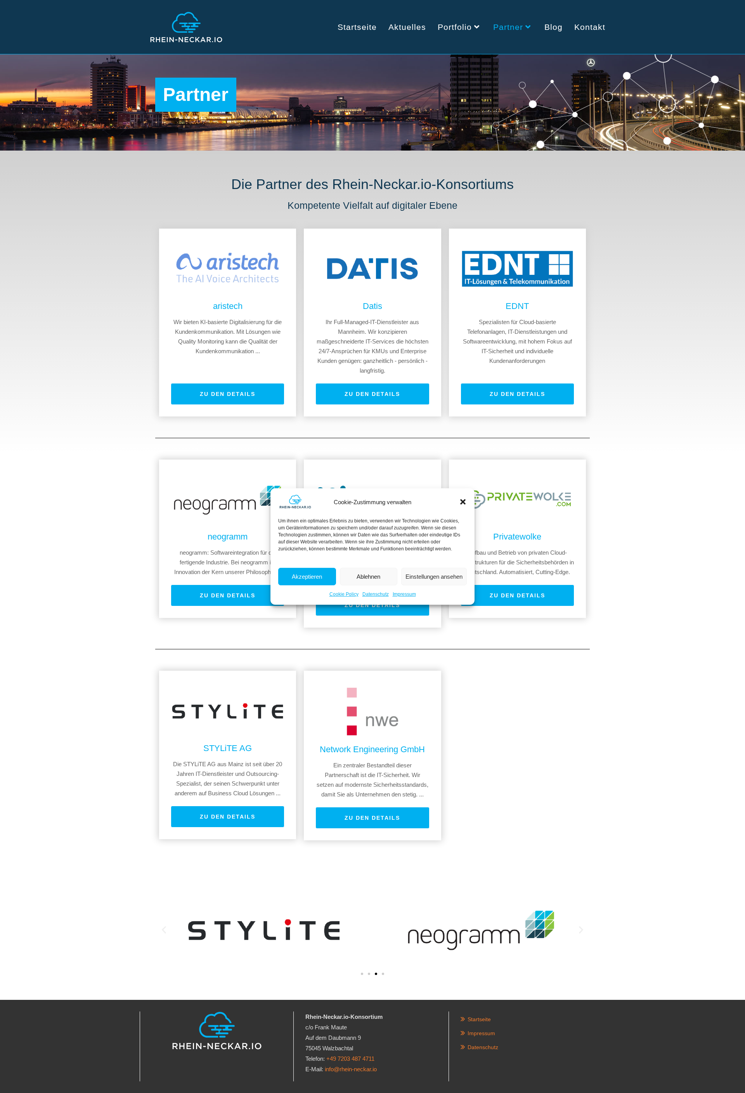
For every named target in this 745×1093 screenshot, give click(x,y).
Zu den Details (227, 394)
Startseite (479, 1019)
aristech (228, 306)
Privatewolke (517, 536)
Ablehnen (368, 576)
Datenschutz (375, 594)
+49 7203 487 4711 (350, 1058)
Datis (372, 306)
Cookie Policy (344, 594)
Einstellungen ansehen (434, 576)
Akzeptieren (307, 576)
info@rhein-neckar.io (351, 1069)
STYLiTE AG (227, 748)
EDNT (517, 306)
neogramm (228, 536)
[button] (463, 502)
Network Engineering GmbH (372, 749)
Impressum (404, 594)
